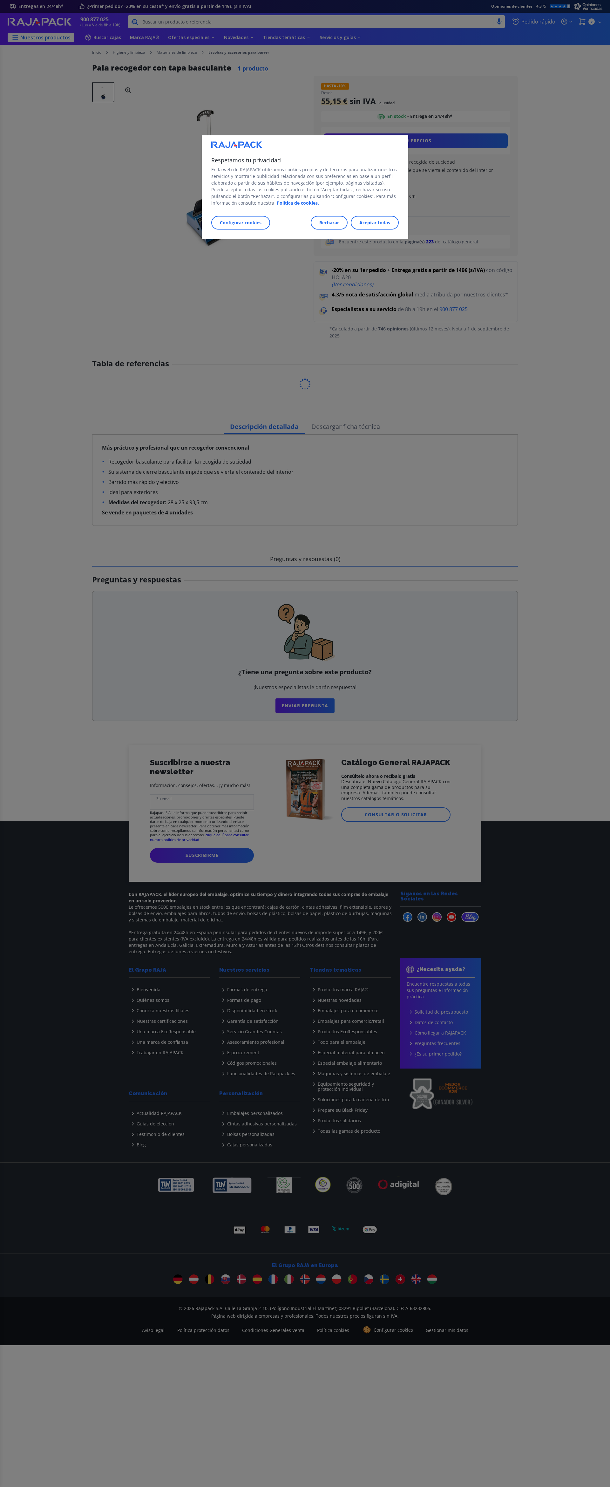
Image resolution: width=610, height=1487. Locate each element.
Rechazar (329, 223)
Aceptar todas (374, 223)
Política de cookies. (298, 203)
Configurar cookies (240, 223)
